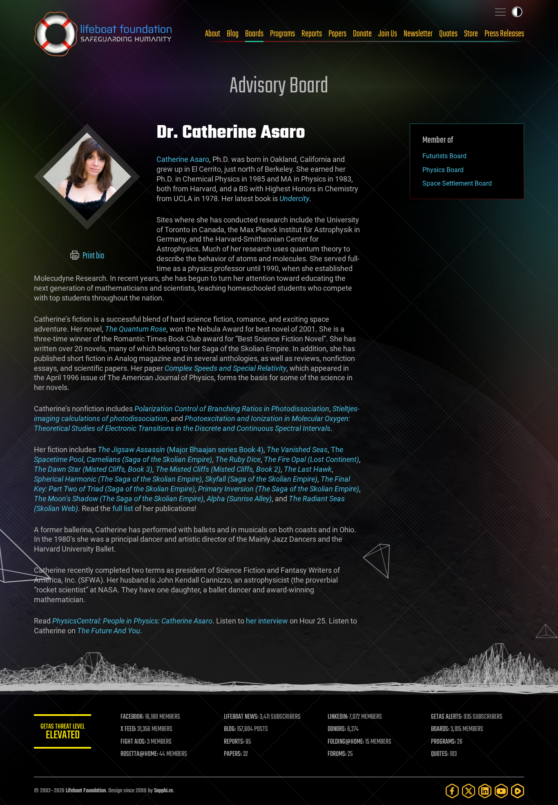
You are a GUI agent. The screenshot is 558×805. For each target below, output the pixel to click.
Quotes (448, 34)
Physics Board (443, 170)
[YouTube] (501, 791)
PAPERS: (233, 754)
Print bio (92, 255)
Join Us (387, 34)
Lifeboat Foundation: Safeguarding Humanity (103, 33)
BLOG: (230, 729)
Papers (337, 34)
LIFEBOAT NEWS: (241, 717)
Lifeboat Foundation (86, 791)
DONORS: (337, 729)
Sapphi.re (163, 791)
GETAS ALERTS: (446, 717)
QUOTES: (440, 754)
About (212, 34)
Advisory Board (279, 86)
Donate (362, 34)
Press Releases (504, 34)
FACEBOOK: (132, 717)
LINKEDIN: (338, 717)
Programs (282, 34)
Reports (311, 34)
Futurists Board (444, 156)
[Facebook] (452, 791)
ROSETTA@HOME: (139, 754)
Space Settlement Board (457, 183)
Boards (254, 34)
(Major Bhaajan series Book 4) (180, 449)
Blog (233, 34)
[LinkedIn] (484, 791)
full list (122, 508)
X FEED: (128, 729)
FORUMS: (337, 754)
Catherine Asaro (182, 159)
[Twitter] (468, 791)
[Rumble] (517, 791)
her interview (267, 621)
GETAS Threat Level (62, 733)
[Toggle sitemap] (500, 12)
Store (471, 34)
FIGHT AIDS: (133, 742)
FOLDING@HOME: (346, 742)
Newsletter (418, 34)
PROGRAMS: (443, 742)
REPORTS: (234, 742)
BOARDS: (440, 729)
